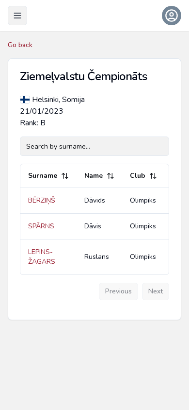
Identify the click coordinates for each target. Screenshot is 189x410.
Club (137, 175)
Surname (42, 175)
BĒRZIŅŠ (41, 200)
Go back (20, 45)
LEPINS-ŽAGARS (41, 256)
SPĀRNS (41, 226)
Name (93, 175)
